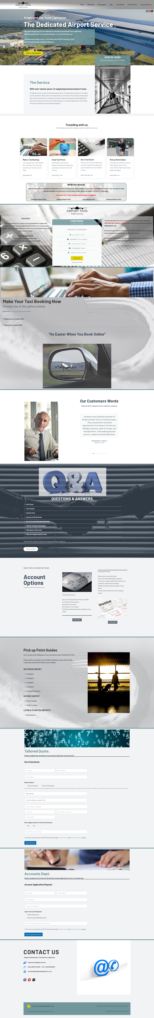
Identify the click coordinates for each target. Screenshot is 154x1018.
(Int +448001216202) (48, 967)
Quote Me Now (30, 843)
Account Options (146, 4)
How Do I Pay (30, 513)
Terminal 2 (30, 674)
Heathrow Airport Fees (38, 199)
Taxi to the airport (32, 785)
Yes (28, 826)
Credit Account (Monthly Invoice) (36, 918)
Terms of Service (76, 837)
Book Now (91, 4)
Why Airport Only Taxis (34, 530)
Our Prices (30, 504)
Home (82, 4)
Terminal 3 (30, 678)
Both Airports (31, 715)
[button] (77, 319)
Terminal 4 (30, 682)
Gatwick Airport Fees (64, 199)
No (34, 826)
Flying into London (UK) (13, 325)
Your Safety (30, 508)
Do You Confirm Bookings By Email (37, 521)
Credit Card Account (33, 914)
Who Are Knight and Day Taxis (36, 534)
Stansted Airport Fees (113, 199)
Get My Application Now (33, 934)
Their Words (120, 4)
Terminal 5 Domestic (33, 691)
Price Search (102, 4)
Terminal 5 (30, 687)
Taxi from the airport (48, 785)
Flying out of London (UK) (14, 319)
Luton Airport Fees (88, 199)
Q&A (111, 4)
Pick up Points (132, 4)
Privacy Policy (63, 837)
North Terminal (31, 701)
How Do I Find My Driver (34, 517)
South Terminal (31, 705)
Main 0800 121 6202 (34, 967)
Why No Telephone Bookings (36, 526)
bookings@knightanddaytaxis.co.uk (40, 971)
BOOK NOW (77, 258)
